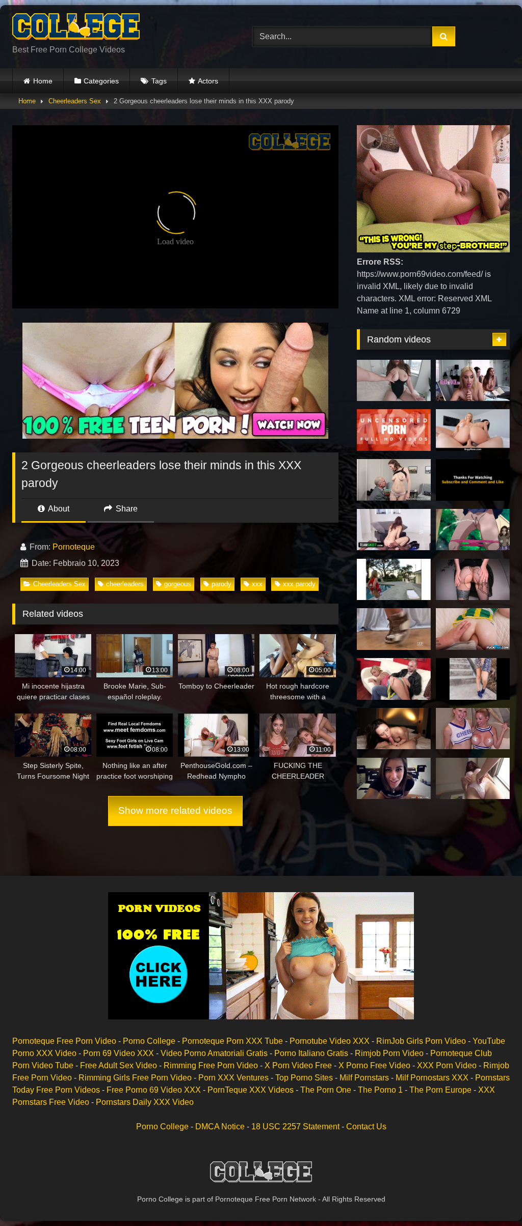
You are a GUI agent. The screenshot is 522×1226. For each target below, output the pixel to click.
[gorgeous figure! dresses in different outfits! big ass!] (473, 580)
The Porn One (325, 1090)
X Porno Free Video (374, 1065)
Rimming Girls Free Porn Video (135, 1077)
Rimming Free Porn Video (211, 1065)
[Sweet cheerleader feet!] (394, 629)
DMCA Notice (220, 1126)
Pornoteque (74, 547)
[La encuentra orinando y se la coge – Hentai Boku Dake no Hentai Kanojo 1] (473, 530)
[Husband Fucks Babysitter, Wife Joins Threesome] (394, 679)
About (57, 508)
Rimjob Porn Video (389, 1053)
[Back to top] (490, 1196)
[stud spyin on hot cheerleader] (394, 580)
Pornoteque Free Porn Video (64, 1041)
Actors (208, 81)
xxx (257, 584)
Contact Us (366, 1126)
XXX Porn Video (447, 1065)
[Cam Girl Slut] (394, 779)
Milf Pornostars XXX (432, 1077)
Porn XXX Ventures (233, 1077)
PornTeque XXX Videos (250, 1090)
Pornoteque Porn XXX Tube (232, 1041)
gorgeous (177, 584)
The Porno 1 (380, 1090)
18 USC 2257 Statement (295, 1126)
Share (126, 508)
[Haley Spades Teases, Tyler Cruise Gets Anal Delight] (473, 629)
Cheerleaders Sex (74, 101)
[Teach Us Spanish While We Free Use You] (473, 381)
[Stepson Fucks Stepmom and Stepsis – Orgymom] (473, 430)
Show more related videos (175, 810)
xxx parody (299, 584)
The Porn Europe (440, 1090)
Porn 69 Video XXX (118, 1053)
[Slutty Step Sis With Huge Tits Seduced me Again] (394, 381)
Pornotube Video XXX (330, 1041)
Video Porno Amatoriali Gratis (214, 1053)
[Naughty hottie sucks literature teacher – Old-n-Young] (394, 480)
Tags (159, 81)
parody (221, 584)
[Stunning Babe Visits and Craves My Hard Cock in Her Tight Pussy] (394, 729)
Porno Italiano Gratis (311, 1053)
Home (43, 81)
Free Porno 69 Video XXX (154, 1090)
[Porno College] (116, 28)
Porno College (149, 1041)
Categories (101, 81)
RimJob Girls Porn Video (421, 1041)
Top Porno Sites (304, 1077)
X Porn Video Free (298, 1065)
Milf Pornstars (364, 1077)
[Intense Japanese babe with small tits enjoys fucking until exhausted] (394, 430)
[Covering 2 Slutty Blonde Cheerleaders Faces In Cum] (473, 729)
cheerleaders (125, 584)
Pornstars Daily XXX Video (145, 1102)
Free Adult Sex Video (118, 1065)
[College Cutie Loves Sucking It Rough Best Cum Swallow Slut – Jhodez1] (473, 480)
